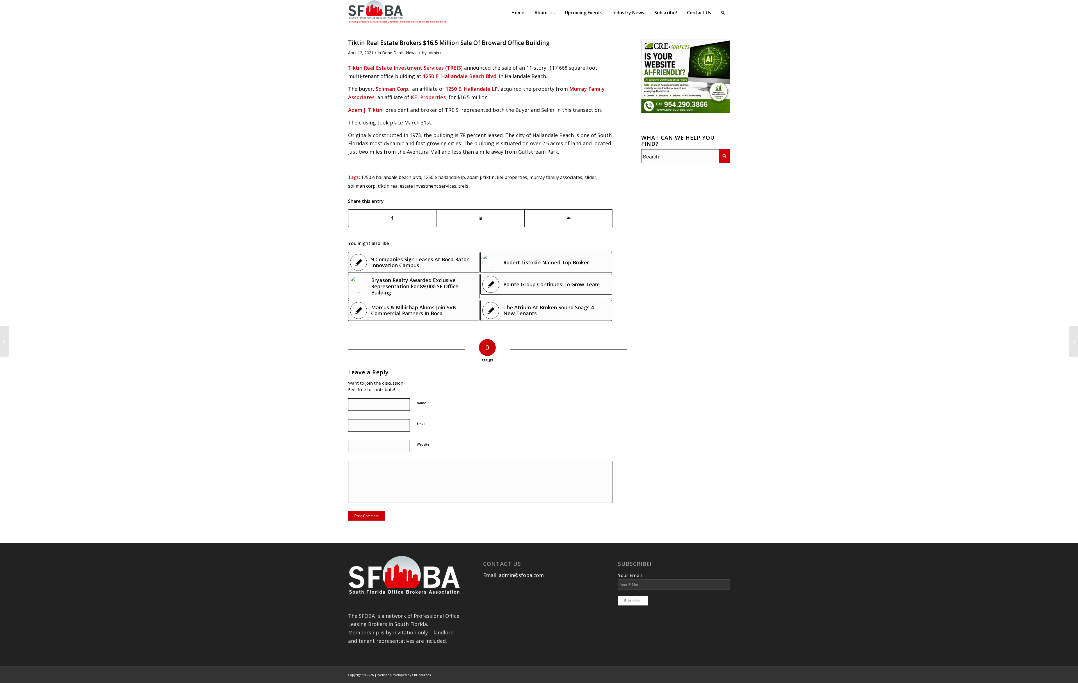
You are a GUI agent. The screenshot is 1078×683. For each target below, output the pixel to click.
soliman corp (362, 186)
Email (421, 423)
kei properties (512, 177)
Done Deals (393, 52)
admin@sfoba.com (521, 575)
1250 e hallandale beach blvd (391, 177)
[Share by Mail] (569, 218)
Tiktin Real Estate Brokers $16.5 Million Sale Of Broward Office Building (449, 43)
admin (433, 52)
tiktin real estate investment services (417, 186)
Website (423, 444)
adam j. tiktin (481, 177)
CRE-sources (421, 675)
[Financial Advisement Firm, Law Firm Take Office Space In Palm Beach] (4, 341)
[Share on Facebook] (392, 218)
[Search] (723, 12)
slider (590, 177)
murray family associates (555, 177)
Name (421, 403)
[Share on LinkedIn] (481, 218)
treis (463, 186)
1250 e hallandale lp (444, 177)
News (411, 52)
